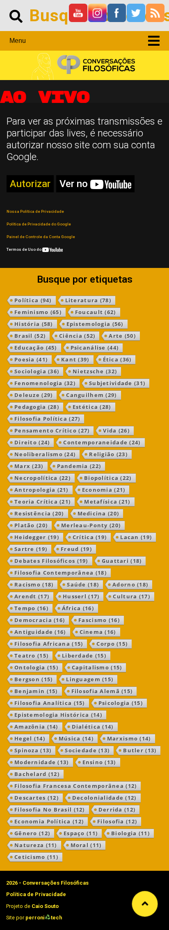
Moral (86, 845)
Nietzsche (95, 371)
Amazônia (36, 726)
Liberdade (84, 655)
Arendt (31, 596)
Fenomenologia (44, 383)
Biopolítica (108, 478)
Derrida (116, 809)
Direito (32, 442)
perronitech (43, 917)
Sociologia (36, 371)
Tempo (31, 608)
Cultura (131, 596)
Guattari (122, 560)
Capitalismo (97, 667)
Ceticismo (36, 857)
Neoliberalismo (44, 454)
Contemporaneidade (101, 442)
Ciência (77, 335)
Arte (122, 335)
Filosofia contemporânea (60, 572)
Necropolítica (42, 478)
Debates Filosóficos (51, 560)
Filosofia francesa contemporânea (75, 785)
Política (33, 300)
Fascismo (99, 620)
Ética (117, 359)
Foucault (95, 312)
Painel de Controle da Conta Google (41, 236)
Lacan (136, 537)
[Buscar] (16, 15)
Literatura (88, 300)
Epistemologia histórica (58, 714)
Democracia (39, 620)
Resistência (39, 513)
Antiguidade (40, 632)
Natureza (35, 845)
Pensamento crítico (51, 430)
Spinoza (32, 750)
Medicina (98, 513)
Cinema (98, 632)
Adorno (130, 584)
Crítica (90, 537)
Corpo (112, 643)
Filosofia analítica (49, 703)
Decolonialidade (104, 797)
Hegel (29, 738)
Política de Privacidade (36, 894)
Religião (108, 454)
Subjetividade (117, 383)
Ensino (99, 762)
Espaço (81, 833)
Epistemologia (94, 324)
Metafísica (107, 501)
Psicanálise (95, 347)
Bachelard (36, 774)
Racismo (33, 584)
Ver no (74, 184)
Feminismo (38, 312)
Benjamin (36, 691)
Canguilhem (91, 395)
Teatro (31, 655)
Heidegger (36, 537)
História (33, 324)
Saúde (83, 584)
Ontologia (36, 667)
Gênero (32, 833)
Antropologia (41, 489)
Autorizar (30, 184)
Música (76, 738)
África (78, 608)
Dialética (93, 726)
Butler (139, 750)
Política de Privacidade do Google (39, 224)
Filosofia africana (48, 643)
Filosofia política (47, 418)
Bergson (33, 679)
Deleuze (33, 395)
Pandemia (79, 466)
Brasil (30, 335)
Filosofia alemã (102, 691)
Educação (35, 347)
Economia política (49, 821)
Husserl (81, 596)
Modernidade (41, 762)
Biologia (130, 833)
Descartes (36, 797)
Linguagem (89, 679)
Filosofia (117, 821)
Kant (75, 359)
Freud (76, 549)
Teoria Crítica (42, 501)
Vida (116, 430)
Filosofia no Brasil (49, 809)
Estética (92, 406)
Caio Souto (45, 906)
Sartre (30, 549)
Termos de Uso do (24, 249)
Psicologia (120, 703)
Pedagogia (36, 406)
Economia (104, 489)
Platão (31, 525)
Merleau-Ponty (91, 525)
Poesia (31, 359)
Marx (28, 466)
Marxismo (129, 738)
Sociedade (87, 750)
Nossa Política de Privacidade (35, 211)
